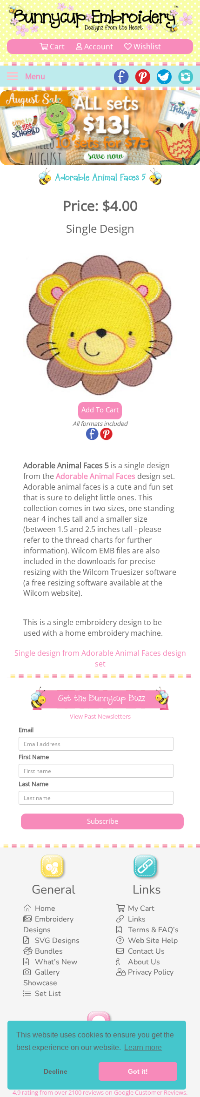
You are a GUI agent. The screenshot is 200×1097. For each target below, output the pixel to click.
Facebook (93, 435)
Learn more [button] (143, 1047)
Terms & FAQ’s (153, 930)
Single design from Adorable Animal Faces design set (100, 658)
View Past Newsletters (100, 716)
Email (26, 730)
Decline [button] (55, 1071)
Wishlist (146, 46)
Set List (48, 994)
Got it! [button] (138, 1071)
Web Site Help (153, 940)
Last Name (33, 784)
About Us (144, 962)
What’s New (56, 962)
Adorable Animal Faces (95, 476)
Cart (56, 46)
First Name (34, 757)
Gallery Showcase (41, 977)
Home (45, 908)
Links (137, 919)
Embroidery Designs (48, 924)
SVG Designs (57, 940)
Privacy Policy (150, 972)
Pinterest (107, 435)
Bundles (49, 951)
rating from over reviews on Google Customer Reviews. (100, 1092)
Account (97, 46)
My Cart (141, 908)
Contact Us (146, 951)
